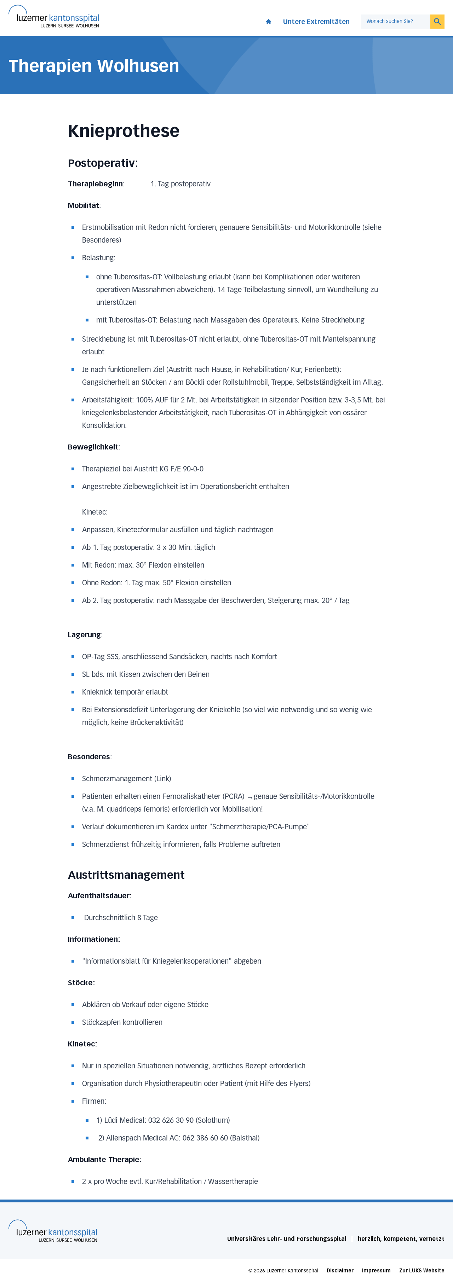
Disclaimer (340, 1271)
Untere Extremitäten (316, 22)
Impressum (376, 1271)
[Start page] (268, 20)
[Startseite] (52, 1230)
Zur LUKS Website (422, 1271)
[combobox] (395, 21)
